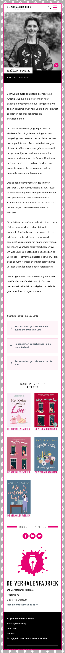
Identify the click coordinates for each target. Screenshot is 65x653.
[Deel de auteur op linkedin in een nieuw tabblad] (32, 536)
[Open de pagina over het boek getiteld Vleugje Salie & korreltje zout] (46, 455)
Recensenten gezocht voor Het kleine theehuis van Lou (32, 328)
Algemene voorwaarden (20, 618)
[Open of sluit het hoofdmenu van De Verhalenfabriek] (55, 7)
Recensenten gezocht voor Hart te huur (33, 363)
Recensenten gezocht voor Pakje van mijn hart (33, 345)
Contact (11, 633)
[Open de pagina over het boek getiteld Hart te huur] (19, 455)
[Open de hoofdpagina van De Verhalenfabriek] (19, 7)
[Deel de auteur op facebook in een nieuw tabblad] (26, 536)
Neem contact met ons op (21, 604)
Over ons (12, 628)
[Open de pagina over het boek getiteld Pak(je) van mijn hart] (46, 412)
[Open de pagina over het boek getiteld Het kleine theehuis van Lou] (19, 412)
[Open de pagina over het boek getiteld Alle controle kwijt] (19, 498)
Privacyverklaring (16, 623)
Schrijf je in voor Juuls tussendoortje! (27, 638)
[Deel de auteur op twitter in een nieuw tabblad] (39, 536)
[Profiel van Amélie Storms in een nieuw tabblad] (56, 65)
